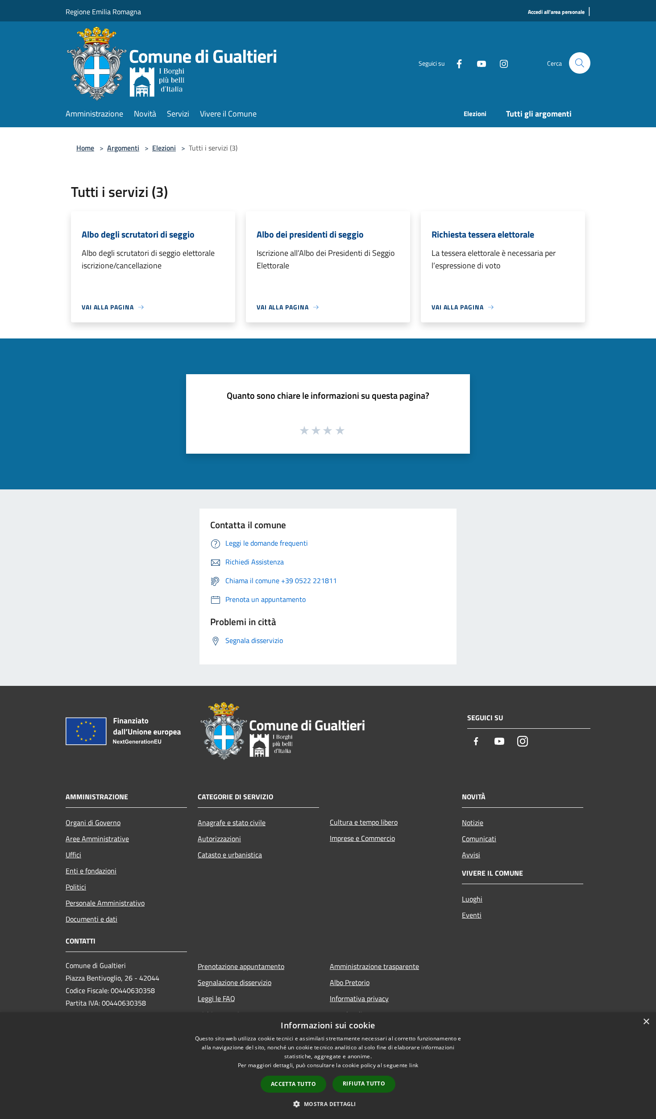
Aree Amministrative (97, 838)
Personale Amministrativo (105, 903)
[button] (328, 1103)
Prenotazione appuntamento (241, 966)
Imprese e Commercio (362, 838)
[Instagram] (500, 63)
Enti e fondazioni (91, 870)
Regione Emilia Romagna (103, 11)
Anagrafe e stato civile (232, 822)
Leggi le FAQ (216, 998)
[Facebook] (456, 63)
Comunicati (479, 838)
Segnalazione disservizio (234, 982)
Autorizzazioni (219, 838)
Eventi (472, 915)
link (413, 1065)
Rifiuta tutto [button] (364, 1083)
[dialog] (328, 1065)
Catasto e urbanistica (230, 854)
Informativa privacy (359, 998)
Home (85, 147)
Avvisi (471, 854)
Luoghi (472, 899)
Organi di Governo (93, 822)
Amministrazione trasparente (374, 966)
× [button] (646, 1022)
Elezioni (164, 147)
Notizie (472, 822)
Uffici (73, 854)
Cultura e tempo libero (364, 822)
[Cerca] (579, 63)
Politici (76, 886)
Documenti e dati (91, 919)
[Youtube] (478, 63)
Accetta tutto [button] (293, 1084)
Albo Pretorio (350, 982)
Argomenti (123, 147)
